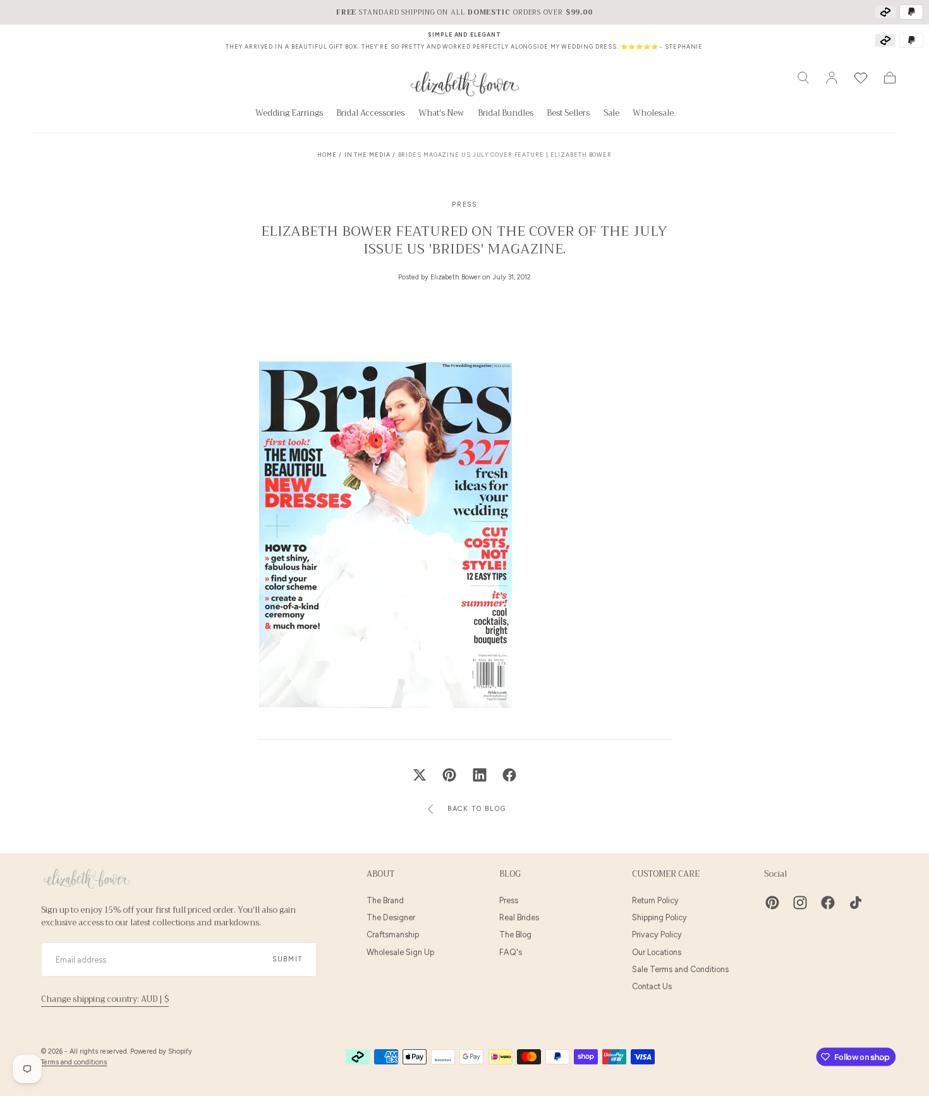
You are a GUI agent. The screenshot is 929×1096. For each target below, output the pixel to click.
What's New (441, 114)
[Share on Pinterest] (449, 775)
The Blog (515, 934)
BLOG (510, 874)
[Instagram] (800, 902)
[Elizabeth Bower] (86, 879)
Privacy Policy (657, 934)
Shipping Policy (659, 917)
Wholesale (653, 114)
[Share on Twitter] (420, 775)
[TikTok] (856, 902)
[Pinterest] (772, 902)
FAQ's (510, 952)
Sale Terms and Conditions (680, 969)
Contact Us (652, 986)
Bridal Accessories (370, 114)
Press (508, 900)
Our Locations (656, 952)
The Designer (391, 917)
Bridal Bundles (505, 114)
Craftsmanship (393, 934)
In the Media (367, 154)
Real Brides (519, 917)
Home (327, 154)
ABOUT (380, 874)
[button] (803, 77)
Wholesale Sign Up (400, 952)
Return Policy (655, 900)
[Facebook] (828, 902)
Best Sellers (568, 114)
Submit (287, 959)
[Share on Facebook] (509, 775)
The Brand (385, 900)
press (464, 204)
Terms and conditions (74, 1062)
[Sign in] (831, 77)
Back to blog (476, 809)
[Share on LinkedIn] (480, 775)
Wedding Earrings (289, 114)
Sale (611, 114)
